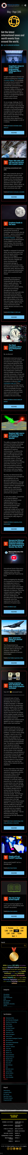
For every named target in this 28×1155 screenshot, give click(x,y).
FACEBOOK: (4, 1122)
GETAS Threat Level (14, 1116)
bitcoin (4, 969)
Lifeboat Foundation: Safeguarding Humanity (10, 5)
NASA (14, 977)
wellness (14, 983)
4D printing (6, 996)
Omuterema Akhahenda (12, 1042)
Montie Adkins (9, 1073)
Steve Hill (8, 1063)
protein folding (9, 80)
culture (23, 969)
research (18, 979)
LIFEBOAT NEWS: (18, 1122)
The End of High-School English (15, 898)
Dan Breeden (9, 1026)
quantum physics (7, 524)
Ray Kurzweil (7, 1000)
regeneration (13, 979)
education (15, 911)
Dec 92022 (6, 69)
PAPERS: (16, 1138)
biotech (16, 967)
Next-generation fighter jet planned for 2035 (15, 639)
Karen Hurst (9, 1036)
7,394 (11, 930)
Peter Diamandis (8, 997)
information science (18, 126)
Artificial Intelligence (22, 965)
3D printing (6, 994)
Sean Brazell (9, 1061)
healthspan (7, 973)
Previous (10, 928)
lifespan (5, 977)
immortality (21, 973)
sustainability (21, 192)
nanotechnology (16, 821)
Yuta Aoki (8, 1048)
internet (20, 522)
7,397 (8, 933)
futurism (15, 868)
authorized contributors (13, 45)
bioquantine (4, 967)
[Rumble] (20, 1148)
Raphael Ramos (10, 1057)
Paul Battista (10, 400)
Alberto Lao (9, 1052)
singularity (23, 979)
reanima (24, 977)
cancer (15, 969)
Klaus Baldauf (9, 1044)
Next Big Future (8, 1096)
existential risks (6, 971)
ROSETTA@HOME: (8, 1138)
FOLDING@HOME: (4, 1136)
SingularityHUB (7, 1100)
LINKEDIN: (5, 1126)
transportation (16, 823)
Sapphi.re (25, 1146)
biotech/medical (17, 400)
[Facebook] (8, 1148)
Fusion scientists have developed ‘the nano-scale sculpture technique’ (16, 686)
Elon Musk (6, 1002)
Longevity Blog (7, 1092)
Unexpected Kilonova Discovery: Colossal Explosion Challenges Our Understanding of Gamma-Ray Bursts (16, 544)
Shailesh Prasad (10, 1028)
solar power (16, 192)
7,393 (6, 930)
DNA (5, 999)
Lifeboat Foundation (10, 1146)
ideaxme (15, 973)
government (17, 658)
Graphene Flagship (9, 237)
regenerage (6, 979)
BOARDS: (16, 1131)
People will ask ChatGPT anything (15, 857)
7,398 (13, 933)
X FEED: (5, 1129)
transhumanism (21, 981)
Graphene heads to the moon (15, 223)
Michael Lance (9, 1069)
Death (25, 969)
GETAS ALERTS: (18, 1126)
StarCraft (20, 78)
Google (20, 971)
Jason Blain (9, 1071)
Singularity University (9, 1004)
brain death (12, 969)
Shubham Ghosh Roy (11, 1022)
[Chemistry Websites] (14, 954)
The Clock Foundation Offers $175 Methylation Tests (15, 348)
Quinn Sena (10, 821)
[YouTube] (17, 1148)
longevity (10, 978)
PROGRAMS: (17, 1136)
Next (13, 936)
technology (14, 981)
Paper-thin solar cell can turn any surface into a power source (16, 162)
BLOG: (16, 1129)
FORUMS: (10, 1141)
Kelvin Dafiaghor (11, 312)
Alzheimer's (10, 965)
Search (25, 945)
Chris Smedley (9, 1077)
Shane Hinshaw (10, 1054)
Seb (7, 1067)
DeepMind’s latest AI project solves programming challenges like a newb (16, 69)
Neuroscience (17, 977)
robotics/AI (6, 128)
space (19, 312)
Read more (14, 133)
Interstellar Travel (7, 975)
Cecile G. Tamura (10, 1046)
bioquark (11, 967)
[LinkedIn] (14, 1148)
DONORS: (9, 1131)
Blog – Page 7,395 (14, 12)
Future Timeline (11, 658)
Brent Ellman (9, 1065)
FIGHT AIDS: (6, 1133)
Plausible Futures (8, 1098)
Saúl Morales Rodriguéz (12, 1020)
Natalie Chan (9, 1059)
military (21, 658)
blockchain (8, 969)
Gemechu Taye (10, 1032)
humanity (12, 973)
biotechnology (22, 967)
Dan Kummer (10, 126)
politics (21, 977)
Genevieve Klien (10, 1018)
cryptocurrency (19, 969)
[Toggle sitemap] (22, 5)
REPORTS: (17, 1133)
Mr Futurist (6, 1094)
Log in (4, 45)
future (13, 971)
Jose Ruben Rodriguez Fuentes (14, 1038)
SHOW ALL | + (6, 1079)
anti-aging (15, 965)
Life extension (20, 976)
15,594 (20, 933)
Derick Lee (8, 1050)
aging (4, 965)
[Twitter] (11, 1148)
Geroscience (7, 1090)
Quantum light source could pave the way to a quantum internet (16, 436)
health (16, 312)
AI (7, 965)
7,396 (21, 930)
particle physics (10, 823)
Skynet (5, 1005)
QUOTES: (16, 1141)
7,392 (22, 928)
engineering (16, 522)
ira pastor (13, 975)
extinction (10, 971)
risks (21, 979)
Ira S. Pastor (9, 1075)
